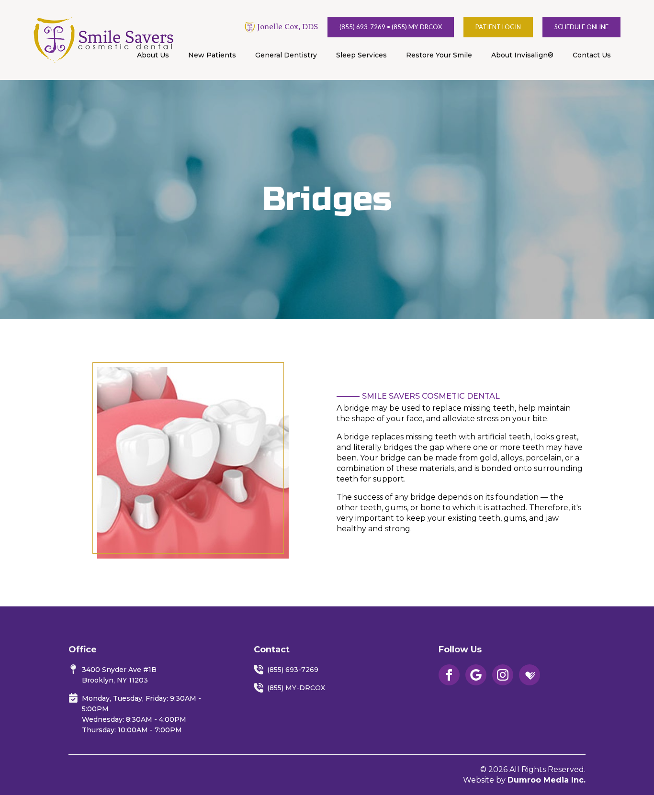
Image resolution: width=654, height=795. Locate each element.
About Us (153, 55)
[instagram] (502, 674)
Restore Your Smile (439, 55)
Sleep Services (361, 55)
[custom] (475, 674)
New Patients (212, 55)
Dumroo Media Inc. (546, 779)
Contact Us (592, 55)
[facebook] (449, 674)
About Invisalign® (522, 55)
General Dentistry (286, 55)
